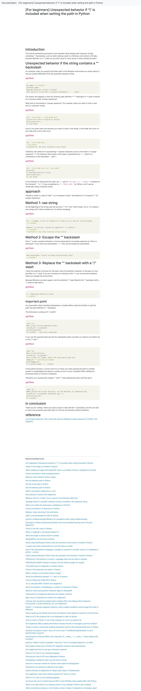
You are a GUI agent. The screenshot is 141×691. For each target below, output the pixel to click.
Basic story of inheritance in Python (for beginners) (46, 598)
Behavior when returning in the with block (42, 512)
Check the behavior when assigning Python (42, 474)
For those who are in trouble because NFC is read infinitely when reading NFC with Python (61, 681)
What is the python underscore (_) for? (41, 491)
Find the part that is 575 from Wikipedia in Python (45, 656)
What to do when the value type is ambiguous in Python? (48, 505)
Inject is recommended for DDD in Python (42, 516)
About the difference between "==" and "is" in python (46, 577)
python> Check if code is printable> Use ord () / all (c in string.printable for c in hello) (59, 642)
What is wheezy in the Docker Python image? (43, 573)
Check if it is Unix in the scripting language (42, 653)
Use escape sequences (35, 419)
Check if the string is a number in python (42, 467)
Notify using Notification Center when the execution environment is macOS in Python (59, 543)
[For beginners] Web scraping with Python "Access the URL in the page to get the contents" (61, 623)
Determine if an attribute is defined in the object (44, 667)
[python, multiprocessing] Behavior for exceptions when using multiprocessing (56, 519)
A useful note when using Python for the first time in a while (49, 546)
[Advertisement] (114, 169)
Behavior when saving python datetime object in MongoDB (49, 591)
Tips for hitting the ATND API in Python (41, 580)
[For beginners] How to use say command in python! (46, 649)
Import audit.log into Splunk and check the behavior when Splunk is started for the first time (62, 613)
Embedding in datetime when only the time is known (46, 660)
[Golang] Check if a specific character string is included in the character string (56, 502)
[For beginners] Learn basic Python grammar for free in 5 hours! (51, 674)
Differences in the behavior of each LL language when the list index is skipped (56, 559)
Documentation (9, 3)
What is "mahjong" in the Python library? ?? (42, 532)
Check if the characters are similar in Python (43, 570)
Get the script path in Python (37, 484)
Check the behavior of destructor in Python (43, 509)
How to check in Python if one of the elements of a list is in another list (53, 620)
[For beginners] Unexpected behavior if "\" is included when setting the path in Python (61, 3)
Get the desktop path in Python (38, 481)
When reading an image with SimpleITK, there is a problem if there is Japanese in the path (61, 470)
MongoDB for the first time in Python (40, 539)
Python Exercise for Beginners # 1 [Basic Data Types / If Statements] (52, 670)
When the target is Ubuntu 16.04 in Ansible (42, 536)
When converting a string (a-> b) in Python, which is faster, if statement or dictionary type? (61, 688)
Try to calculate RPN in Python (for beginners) (44, 584)
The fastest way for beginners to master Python (44, 566)
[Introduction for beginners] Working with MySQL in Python (49, 594)
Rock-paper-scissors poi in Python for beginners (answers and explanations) (55, 646)
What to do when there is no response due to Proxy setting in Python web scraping (58, 684)
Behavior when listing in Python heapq (41, 477)
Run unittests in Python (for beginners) (41, 495)
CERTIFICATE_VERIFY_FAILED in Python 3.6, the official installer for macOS (55, 563)
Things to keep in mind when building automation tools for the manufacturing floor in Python (62, 627)
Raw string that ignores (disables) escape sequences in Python (69, 419)
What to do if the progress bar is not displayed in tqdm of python (51, 616)
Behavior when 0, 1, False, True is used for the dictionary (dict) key (52, 498)
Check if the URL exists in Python (39, 529)
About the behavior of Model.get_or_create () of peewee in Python (52, 587)
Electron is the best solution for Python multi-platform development (52, 663)
